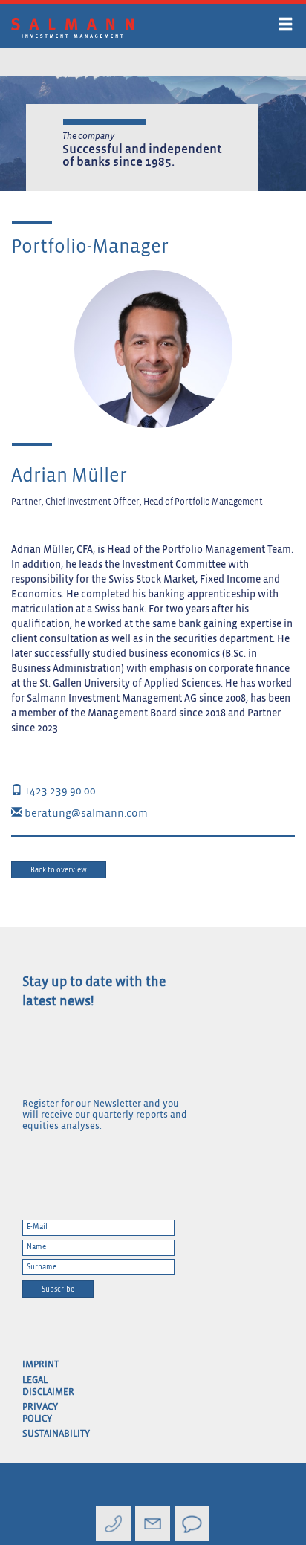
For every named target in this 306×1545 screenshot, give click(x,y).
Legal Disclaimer (46, 1386)
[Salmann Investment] (104, 28)
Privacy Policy (40, 1413)
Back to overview (58, 870)
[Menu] (285, 27)
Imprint (40, 1365)
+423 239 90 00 (59, 791)
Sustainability (46, 1434)
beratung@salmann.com (85, 813)
